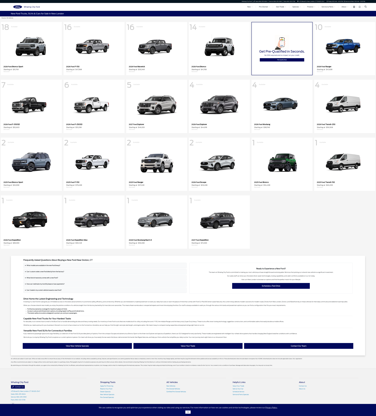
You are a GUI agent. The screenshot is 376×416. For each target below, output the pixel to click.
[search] (366, 7)
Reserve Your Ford (106, 389)
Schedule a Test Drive (271, 286)
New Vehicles (170, 386)
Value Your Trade (188, 346)
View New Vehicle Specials (77, 346)
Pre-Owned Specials (107, 397)
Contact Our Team (298, 346)
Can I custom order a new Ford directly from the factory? (45, 271)
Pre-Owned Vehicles (173, 389)
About (302, 382)
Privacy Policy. (271, 408)
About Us (302, 389)
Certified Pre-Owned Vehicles (176, 391)
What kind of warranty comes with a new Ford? (42, 278)
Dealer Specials (105, 391)
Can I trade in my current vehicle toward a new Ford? (44, 290)
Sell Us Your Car (238, 389)
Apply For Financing (106, 386)
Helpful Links (239, 382)
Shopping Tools (107, 382)
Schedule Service (238, 391)
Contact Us (19, 387)
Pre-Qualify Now (282, 60)
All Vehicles (172, 382)
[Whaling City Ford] (28, 7)
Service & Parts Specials (241, 394)
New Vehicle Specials (107, 394)
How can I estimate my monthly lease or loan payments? (46, 284)
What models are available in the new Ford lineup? (43, 265)
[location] (297, 1)
